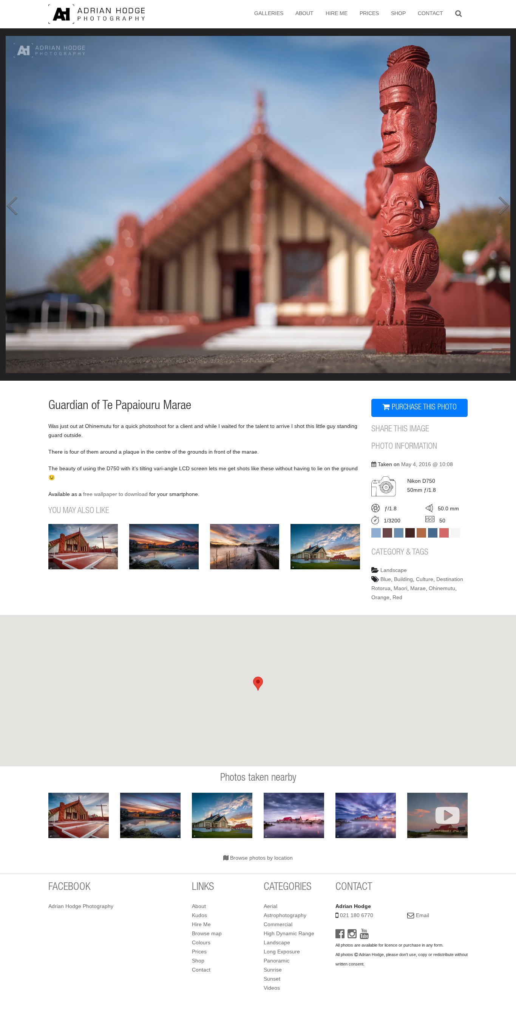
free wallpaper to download (115, 494)
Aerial (270, 906)
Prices (369, 13)
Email (422, 915)
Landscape (393, 570)
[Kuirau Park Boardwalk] (245, 546)
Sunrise (273, 970)
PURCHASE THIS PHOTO (423, 408)
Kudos (199, 915)
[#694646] (387, 533)
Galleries (268, 13)
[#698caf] (398, 533)
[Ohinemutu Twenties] (365, 815)
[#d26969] (444, 533)
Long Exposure (282, 951)
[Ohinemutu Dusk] (164, 546)
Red (397, 597)
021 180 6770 (356, 915)
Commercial (278, 924)
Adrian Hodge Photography (80, 906)
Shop (398, 13)
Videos (272, 988)
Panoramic (276, 961)
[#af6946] (421, 533)
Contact (430, 13)
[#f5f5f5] (455, 533)
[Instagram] (352, 936)
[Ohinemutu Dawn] (294, 815)
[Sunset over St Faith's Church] (325, 546)
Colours (201, 942)
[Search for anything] (458, 13)
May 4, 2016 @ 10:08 (427, 464)
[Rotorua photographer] (96, 14)
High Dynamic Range (289, 933)
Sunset (272, 979)
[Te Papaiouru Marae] (83, 546)
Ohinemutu (442, 588)
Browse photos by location (261, 858)
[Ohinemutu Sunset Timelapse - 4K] (437, 815)
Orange (380, 597)
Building (403, 579)
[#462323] (410, 533)
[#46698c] (432, 533)
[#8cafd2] (376, 533)
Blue (385, 579)
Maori (400, 588)
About (304, 13)
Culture (424, 579)
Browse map (207, 933)
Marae (418, 588)
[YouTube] (364, 936)
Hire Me (337, 13)
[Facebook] (340, 936)
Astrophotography (285, 915)
